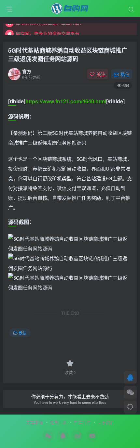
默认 (22, 333)
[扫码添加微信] (130, 392)
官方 (26, 71)
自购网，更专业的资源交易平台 (47, 30)
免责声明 (58, 422)
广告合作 (82, 422)
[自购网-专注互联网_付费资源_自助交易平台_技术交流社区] (70, 7)
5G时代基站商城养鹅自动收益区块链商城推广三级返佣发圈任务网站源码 (67, 54)
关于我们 (105, 422)
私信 (125, 74)
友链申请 (34, 422)
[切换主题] (130, 407)
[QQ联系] (130, 377)
